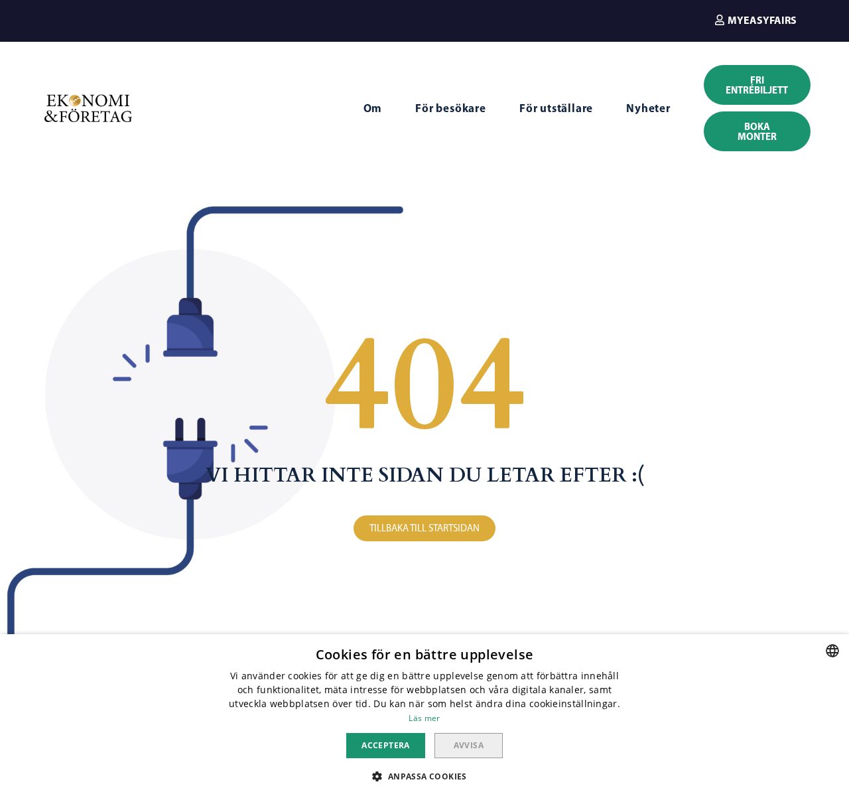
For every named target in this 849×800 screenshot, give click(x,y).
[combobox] (832, 650)
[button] (756, 20)
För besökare (450, 108)
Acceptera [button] (385, 745)
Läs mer (424, 718)
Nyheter (648, 108)
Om (373, 108)
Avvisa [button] (469, 745)
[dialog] (424, 717)
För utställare (556, 108)
